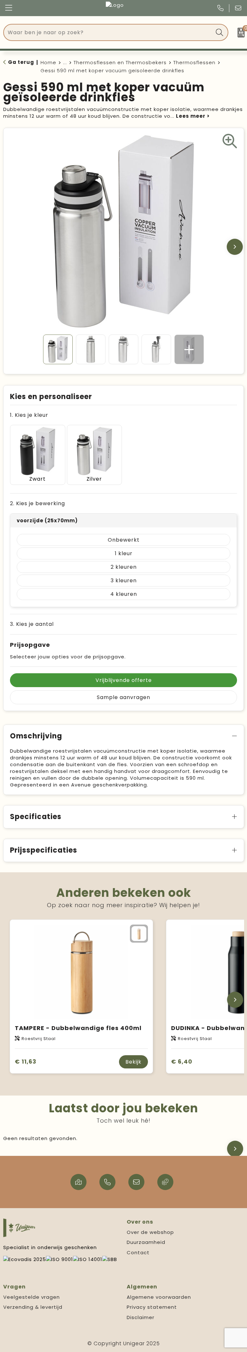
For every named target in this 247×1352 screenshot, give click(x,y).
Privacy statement (152, 1307)
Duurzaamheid (146, 1242)
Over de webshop (150, 1232)
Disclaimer (140, 1317)
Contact (138, 1252)
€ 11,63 (25, 1061)
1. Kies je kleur (29, 415)
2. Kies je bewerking (37, 503)
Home (48, 62)
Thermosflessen (194, 62)
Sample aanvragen (123, 697)
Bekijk (133, 1062)
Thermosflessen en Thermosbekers (120, 62)
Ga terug (21, 62)
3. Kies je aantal (32, 624)
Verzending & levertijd (32, 1307)
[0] (239, 32)
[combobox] (109, 32)
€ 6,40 (181, 1061)
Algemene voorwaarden (159, 1297)
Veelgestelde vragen (31, 1297)
